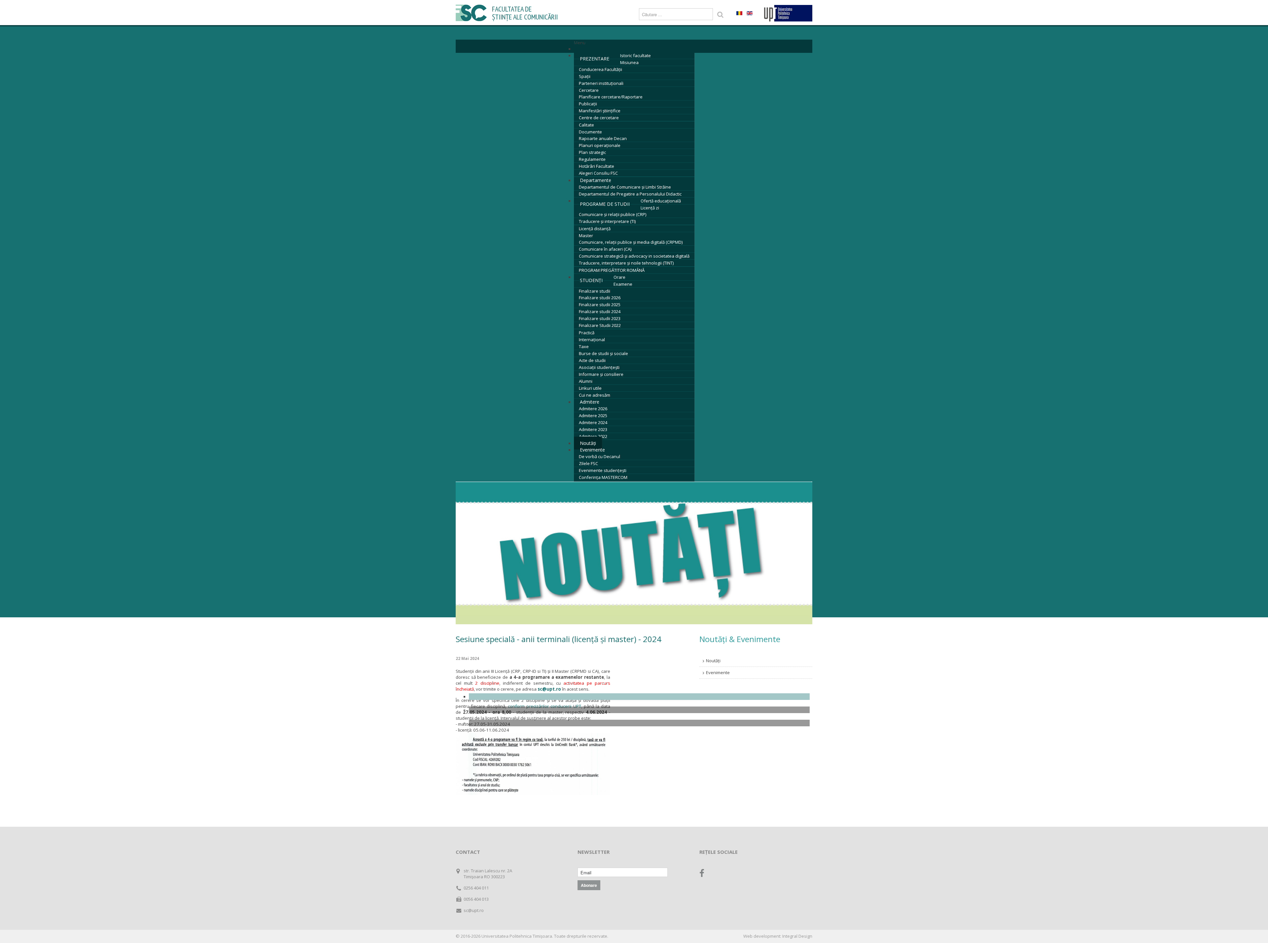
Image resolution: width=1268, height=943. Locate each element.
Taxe (584, 346)
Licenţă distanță (595, 229)
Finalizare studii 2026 (599, 298)
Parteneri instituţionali (601, 83)
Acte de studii (592, 360)
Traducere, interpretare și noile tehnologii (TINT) (626, 263)
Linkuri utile (590, 388)
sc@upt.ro (549, 689)
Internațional (592, 340)
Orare (619, 277)
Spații (584, 76)
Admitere (589, 402)
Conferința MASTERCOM (603, 477)
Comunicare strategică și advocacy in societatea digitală (634, 256)
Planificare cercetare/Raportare (611, 97)
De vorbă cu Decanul (599, 456)
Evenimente (592, 450)
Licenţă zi (650, 208)
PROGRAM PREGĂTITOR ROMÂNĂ (612, 270)
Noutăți (713, 661)
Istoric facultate (635, 55)
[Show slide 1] (639, 696)
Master (586, 235)
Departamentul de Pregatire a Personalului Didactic (630, 194)
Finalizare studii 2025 (599, 305)
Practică (586, 333)
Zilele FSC (588, 463)
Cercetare (589, 90)
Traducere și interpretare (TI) (607, 221)
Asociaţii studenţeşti (599, 367)
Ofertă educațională (661, 201)
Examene (623, 284)
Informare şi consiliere (601, 374)
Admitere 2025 (593, 415)
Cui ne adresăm (594, 395)
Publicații (588, 104)
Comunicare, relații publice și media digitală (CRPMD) (631, 242)
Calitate (586, 125)
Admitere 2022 (593, 436)
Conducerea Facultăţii (600, 69)
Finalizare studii (594, 291)
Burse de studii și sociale (603, 353)
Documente (590, 132)
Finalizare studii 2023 (599, 318)
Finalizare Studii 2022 (600, 325)
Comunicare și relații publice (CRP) (612, 214)
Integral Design (797, 936)
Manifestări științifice (599, 111)
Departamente (595, 180)
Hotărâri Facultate (596, 166)
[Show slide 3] (639, 723)
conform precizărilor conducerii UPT (544, 706)
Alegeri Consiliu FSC (598, 173)
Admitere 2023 (593, 429)
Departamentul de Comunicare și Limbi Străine (625, 187)
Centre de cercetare (599, 118)
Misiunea (629, 62)
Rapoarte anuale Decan (603, 138)
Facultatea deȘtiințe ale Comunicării (525, 13)
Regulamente (592, 159)
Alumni (585, 381)
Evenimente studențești (602, 470)
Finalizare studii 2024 (599, 311)
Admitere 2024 (593, 422)
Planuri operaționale (599, 145)
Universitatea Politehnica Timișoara (516, 936)
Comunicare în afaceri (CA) (605, 249)
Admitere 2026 (593, 409)
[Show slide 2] (639, 710)
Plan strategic (592, 152)
